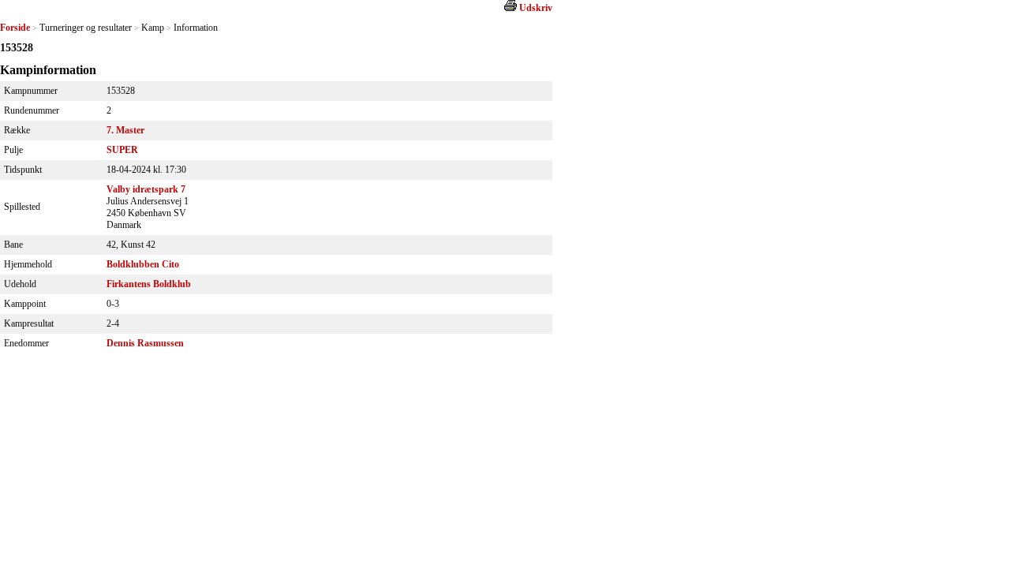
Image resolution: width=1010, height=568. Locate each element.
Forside (15, 27)
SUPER (122, 149)
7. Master (125, 130)
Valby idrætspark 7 (146, 189)
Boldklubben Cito (143, 264)
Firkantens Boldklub (149, 284)
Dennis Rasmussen (145, 343)
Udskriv (535, 7)
